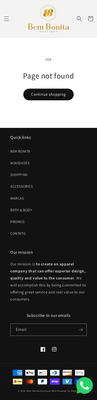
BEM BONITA (20, 151)
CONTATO (18, 233)
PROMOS (17, 221)
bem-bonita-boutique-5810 (42, 390)
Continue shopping (48, 94)
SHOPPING (19, 174)
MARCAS (17, 198)
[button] (6, 18)
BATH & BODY (21, 210)
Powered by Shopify (68, 390)
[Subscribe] (80, 330)
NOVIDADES (19, 163)
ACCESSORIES (21, 186)
